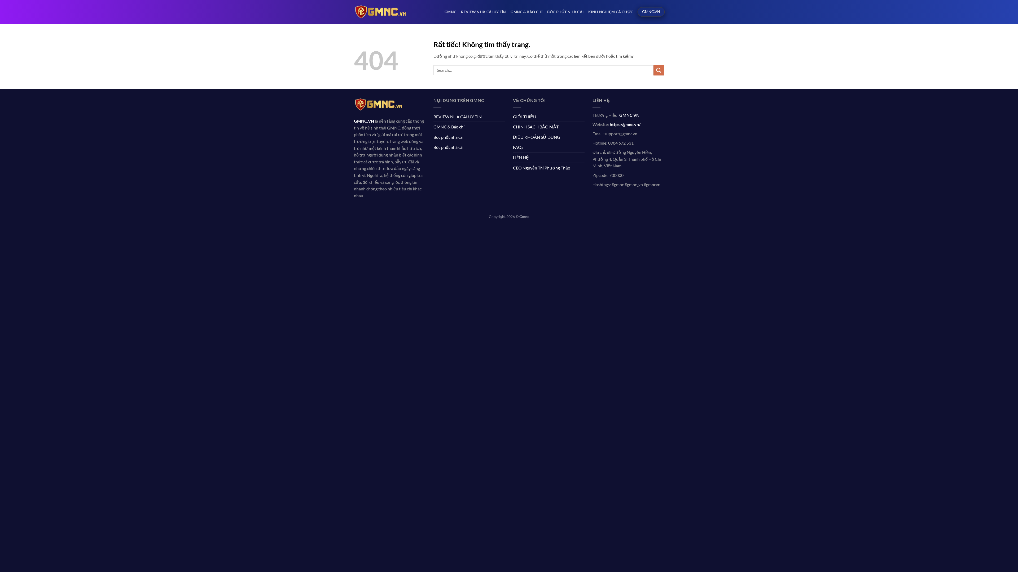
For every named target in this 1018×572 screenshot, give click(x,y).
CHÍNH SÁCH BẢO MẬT (536, 126)
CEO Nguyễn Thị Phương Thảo (541, 167)
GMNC (450, 12)
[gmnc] (380, 12)
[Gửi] (658, 70)
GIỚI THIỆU (524, 116)
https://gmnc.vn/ (625, 124)
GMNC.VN (364, 120)
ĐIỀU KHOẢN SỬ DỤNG (536, 137)
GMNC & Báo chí (526, 12)
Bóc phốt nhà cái (565, 12)
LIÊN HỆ (521, 157)
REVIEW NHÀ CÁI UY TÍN (483, 12)
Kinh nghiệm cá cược (610, 12)
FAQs (518, 147)
